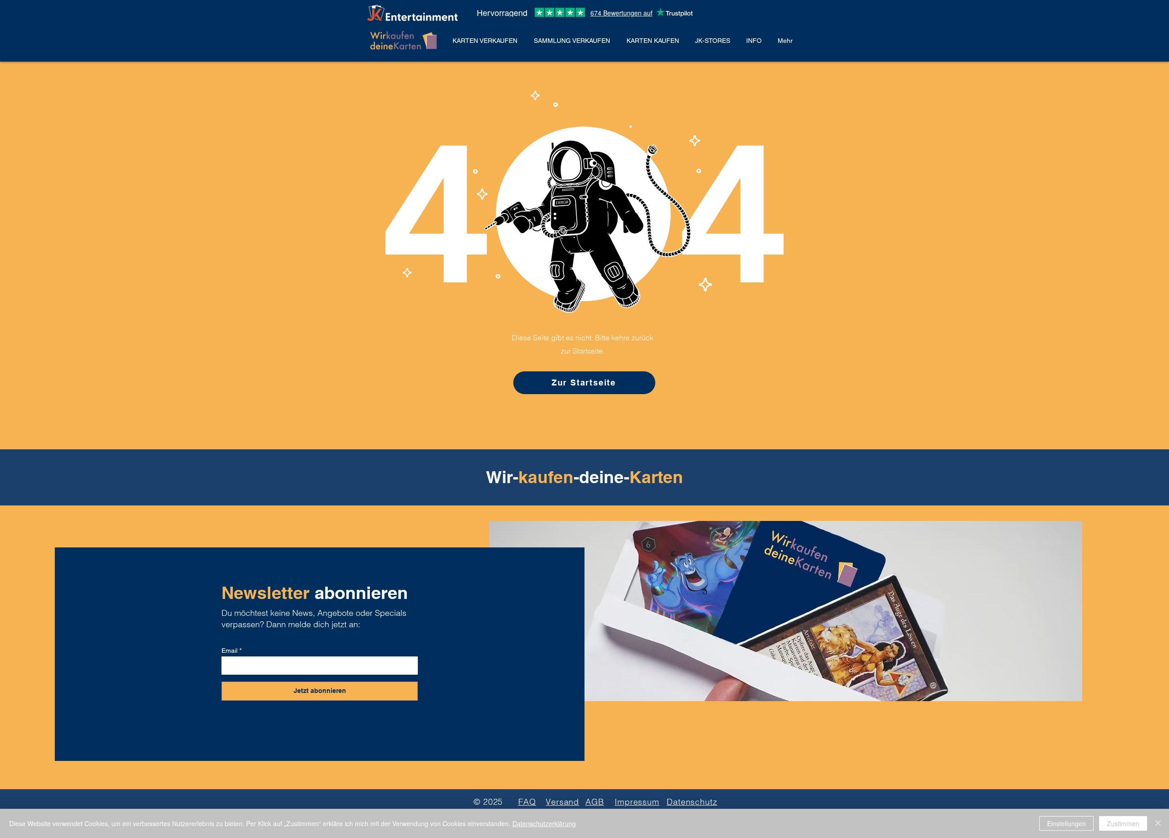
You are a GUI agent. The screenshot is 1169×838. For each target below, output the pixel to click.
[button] (486, 40)
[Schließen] (1158, 823)
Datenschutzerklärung (544, 823)
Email (229, 650)
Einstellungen (1066, 823)
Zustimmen (1123, 823)
